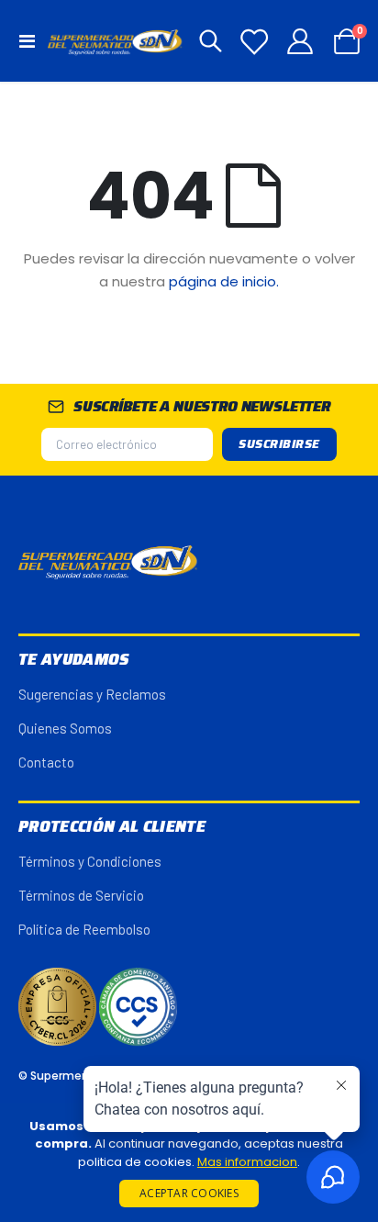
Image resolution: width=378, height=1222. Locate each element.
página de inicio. (224, 281)
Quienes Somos (65, 728)
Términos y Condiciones (89, 861)
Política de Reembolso (84, 929)
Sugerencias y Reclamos (92, 694)
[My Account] (300, 41)
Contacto (46, 762)
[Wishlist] (254, 41)
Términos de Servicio (81, 895)
